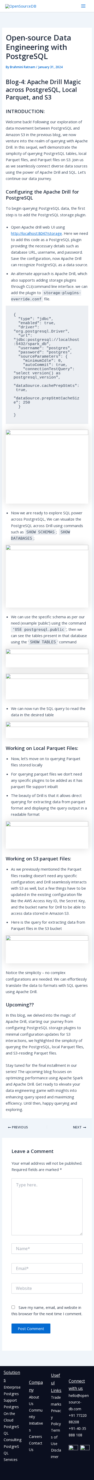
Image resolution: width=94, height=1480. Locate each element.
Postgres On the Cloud (11, 1413)
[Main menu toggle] (83, 6)
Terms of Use (55, 1437)
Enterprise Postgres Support (12, 1394)
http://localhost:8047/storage (36, 233)
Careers (35, 1436)
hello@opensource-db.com (79, 1402)
